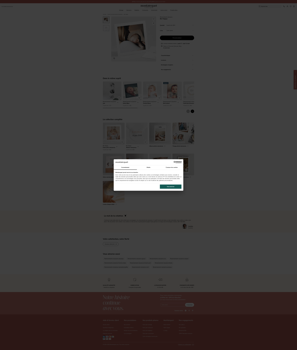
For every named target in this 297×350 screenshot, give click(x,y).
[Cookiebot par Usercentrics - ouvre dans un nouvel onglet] (175, 162)
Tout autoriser (170, 186)
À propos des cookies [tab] (172, 167)
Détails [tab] (148, 167)
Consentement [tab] (125, 167)
